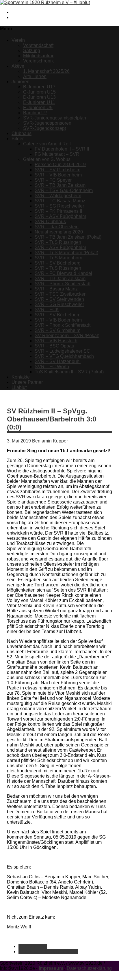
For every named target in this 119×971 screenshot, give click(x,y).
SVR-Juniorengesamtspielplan (54, 117)
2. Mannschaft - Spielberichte (48, 951)
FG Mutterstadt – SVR (57, 154)
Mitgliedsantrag (39, 55)
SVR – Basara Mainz (56, 288)
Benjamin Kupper (50, 440)
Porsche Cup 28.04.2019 (60, 164)
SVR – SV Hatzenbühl (58, 361)
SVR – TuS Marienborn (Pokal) (66, 252)
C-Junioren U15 (39, 92)
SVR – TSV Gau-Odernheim (64, 190)
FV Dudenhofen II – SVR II (62, 149)
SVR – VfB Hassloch (56, 340)
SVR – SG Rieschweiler (59, 206)
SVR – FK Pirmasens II (58, 211)
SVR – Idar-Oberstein (57, 226)
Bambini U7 (35, 112)
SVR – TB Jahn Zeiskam (60, 185)
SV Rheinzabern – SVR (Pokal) (67, 335)
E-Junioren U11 (39, 102)
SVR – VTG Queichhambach (64, 356)
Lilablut (19, 387)
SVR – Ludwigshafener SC (62, 351)
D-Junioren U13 (39, 97)
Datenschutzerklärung (89, 968)
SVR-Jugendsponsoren (47, 123)
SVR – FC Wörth (52, 366)
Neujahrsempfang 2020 (59, 231)
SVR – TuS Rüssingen (58, 242)
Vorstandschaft (38, 45)
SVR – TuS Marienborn (58, 257)
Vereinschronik (38, 60)
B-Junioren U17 (39, 86)
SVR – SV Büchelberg (58, 263)
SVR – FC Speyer (53, 180)
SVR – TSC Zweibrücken (61, 294)
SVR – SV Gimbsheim (57, 169)
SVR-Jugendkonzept (44, 128)
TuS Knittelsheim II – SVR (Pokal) (69, 371)
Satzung (31, 50)
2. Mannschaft (32, 946)
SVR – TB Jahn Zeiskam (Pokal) (68, 237)
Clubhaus (21, 133)
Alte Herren (35, 76)
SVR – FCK (47, 309)
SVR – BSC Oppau (54, 345)
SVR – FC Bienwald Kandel (63, 273)
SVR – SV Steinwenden (59, 299)
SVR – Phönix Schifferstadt (62, 283)
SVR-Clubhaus (50, 221)
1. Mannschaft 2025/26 (46, 71)
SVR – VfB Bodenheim (58, 174)
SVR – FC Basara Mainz (60, 200)
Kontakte (21, 377)
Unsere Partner (27, 382)
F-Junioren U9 (38, 107)
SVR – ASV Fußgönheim (60, 216)
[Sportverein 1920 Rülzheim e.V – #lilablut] (45, 2)
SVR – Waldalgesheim (58, 195)
